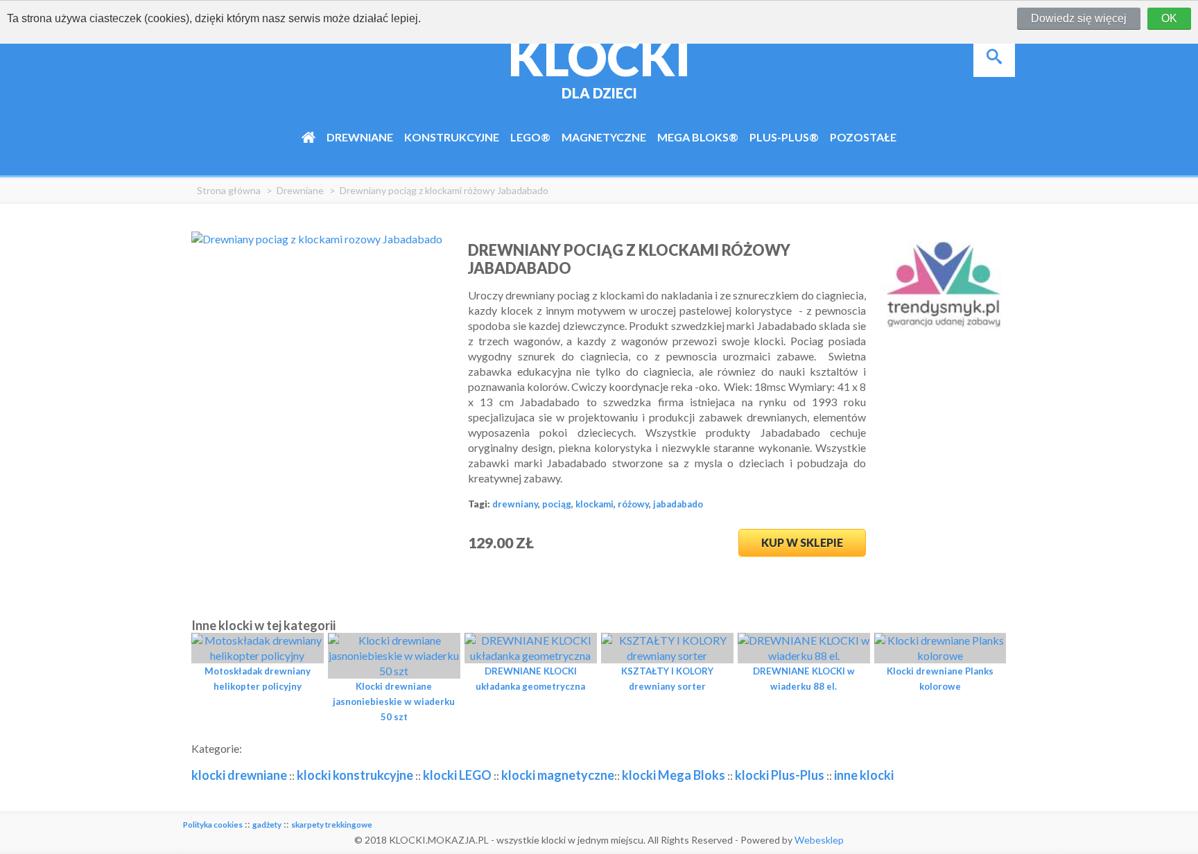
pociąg (556, 503)
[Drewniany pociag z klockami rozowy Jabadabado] (316, 238)
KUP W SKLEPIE (802, 542)
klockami (594, 503)
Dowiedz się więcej (1079, 18)
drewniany (515, 503)
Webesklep (819, 840)
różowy (633, 503)
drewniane (300, 190)
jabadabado (678, 503)
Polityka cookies (213, 824)
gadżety (266, 824)
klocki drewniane (239, 775)
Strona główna (229, 190)
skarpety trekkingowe (331, 824)
